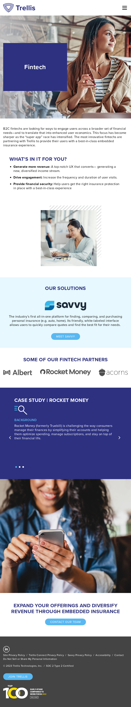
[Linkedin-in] (6, 649)
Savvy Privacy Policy (80, 655)
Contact (119, 655)
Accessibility (103, 655)
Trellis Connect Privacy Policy (46, 655)
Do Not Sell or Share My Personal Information (30, 659)
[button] (16, 467)
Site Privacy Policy (14, 655)
